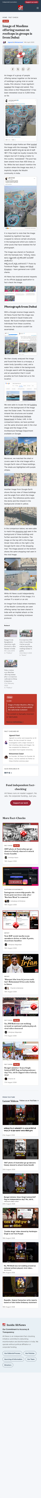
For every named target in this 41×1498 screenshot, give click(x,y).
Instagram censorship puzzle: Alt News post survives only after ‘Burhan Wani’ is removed (19, 894)
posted (34, 144)
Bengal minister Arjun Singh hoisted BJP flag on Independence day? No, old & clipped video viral (20, 1199)
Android (19, 279)
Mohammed (19, 42)
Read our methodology (15, 722)
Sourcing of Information (13, 1359)
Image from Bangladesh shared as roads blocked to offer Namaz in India (10, 644)
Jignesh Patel (14, 735)
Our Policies (29, 1353)
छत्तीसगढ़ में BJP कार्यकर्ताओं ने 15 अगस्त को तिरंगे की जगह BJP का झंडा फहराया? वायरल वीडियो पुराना (20, 1129)
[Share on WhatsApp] (23, 69)
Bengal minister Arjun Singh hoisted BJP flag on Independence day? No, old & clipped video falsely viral (20, 1071)
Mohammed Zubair (16, 754)
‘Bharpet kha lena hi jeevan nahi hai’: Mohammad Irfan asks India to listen (19, 981)
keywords (30, 370)
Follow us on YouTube (29, 1101)
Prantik (12, 988)
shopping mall (21, 531)
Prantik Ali (11, 1079)
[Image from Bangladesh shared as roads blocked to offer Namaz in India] (10, 633)
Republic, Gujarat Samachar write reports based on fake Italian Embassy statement (20, 1301)
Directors (7, 1365)
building (33, 405)
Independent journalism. (10, 2)
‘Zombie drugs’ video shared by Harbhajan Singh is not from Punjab (20, 1232)
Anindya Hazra (13, 857)
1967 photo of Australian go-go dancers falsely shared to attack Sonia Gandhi (19, 851)
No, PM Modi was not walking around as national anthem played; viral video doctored (20, 1025)
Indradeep (13, 901)
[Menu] (38, 8)
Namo (22, 266)
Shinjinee (22, 901)
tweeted (7, 87)
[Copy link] (28, 69)
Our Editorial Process (12, 1353)
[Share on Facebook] (12, 69)
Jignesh (10, 42)
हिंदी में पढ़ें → (8, 773)
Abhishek (20, 988)
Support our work (32, 2)
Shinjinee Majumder (15, 944)
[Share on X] (18, 69)
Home (5, 17)
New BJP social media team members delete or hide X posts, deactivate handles (19, 938)
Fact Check (13, 17)
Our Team (31, 1359)
